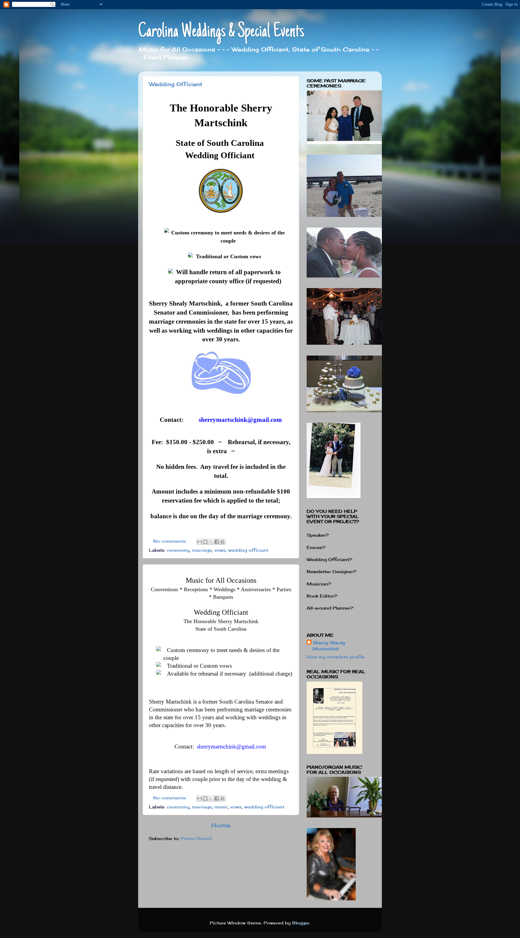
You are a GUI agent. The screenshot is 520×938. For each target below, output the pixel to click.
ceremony (178, 550)
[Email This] (200, 542)
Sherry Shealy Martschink (329, 645)
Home (221, 825)
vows (220, 550)
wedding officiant (248, 550)
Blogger (301, 922)
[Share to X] (211, 542)
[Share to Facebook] (217, 542)
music (221, 806)
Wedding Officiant (175, 84)
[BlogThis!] (205, 542)
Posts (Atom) (196, 838)
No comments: (170, 541)
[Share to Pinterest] (222, 542)
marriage (202, 550)
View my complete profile (336, 656)
